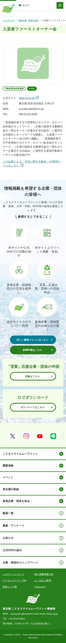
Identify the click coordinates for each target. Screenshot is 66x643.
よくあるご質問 (42, 580)
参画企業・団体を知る (16, 501)
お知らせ (8, 537)
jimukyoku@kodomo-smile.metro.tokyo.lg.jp (34, 613)
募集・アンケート (14, 525)
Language (39, 586)
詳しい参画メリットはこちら (32, 339)
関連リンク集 (10, 586)
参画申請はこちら (32, 350)
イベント (8, 477)
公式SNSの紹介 (12, 550)
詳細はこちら (32, 376)
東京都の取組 (11, 489)
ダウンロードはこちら (32, 407)
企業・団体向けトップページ (20, 562)
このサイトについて (13, 574)
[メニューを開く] (60, 5)
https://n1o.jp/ (27, 98)
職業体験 (8, 465)
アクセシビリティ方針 (15, 580)
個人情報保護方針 (43, 574)
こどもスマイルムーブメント (20, 453)
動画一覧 (8, 513)
